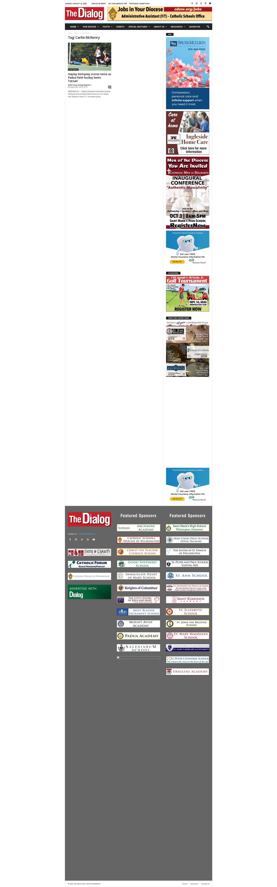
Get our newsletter (117, 3)
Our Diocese (89, 26)
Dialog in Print (99, 3)
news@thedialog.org (86, 534)
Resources (177, 26)
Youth (106, 26)
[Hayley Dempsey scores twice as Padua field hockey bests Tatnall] (89, 57)
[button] (208, 27)
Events (120, 26)
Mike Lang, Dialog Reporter (79, 85)
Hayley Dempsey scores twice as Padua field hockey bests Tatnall (89, 77)
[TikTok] (201, 3)
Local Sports (73, 69)
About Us (159, 26)
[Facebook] (192, 3)
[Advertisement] (187, 422)
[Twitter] (205, 3)
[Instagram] (196, 3)
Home (73, 26)
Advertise (194, 26)
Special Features (138, 26)
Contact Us (205, 884)
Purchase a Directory (139, 3)
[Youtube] (210, 3)
